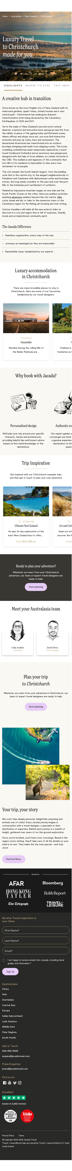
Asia (4, 994)
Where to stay (38, 86)
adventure (17, 197)
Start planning (36, 587)
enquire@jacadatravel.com (16, 1056)
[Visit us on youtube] (9, 1083)
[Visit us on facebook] (4, 1083)
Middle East (8, 1027)
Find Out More (13, 859)
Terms (21, 1136)
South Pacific (9, 1038)
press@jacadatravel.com (15, 1069)
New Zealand (31, 16)
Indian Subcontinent (12, 1016)
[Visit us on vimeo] (14, 1083)
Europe (6, 1010)
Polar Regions (9, 1032)
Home (5, 16)
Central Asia (8, 1005)
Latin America (9, 1021)
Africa (5, 989)
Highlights (13, 86)
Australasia (16, 16)
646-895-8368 (10, 1051)
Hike (59, 197)
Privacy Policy (8, 1136)
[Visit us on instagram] (19, 1083)
